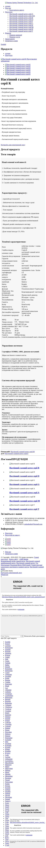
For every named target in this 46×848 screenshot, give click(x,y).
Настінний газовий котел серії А (21, 14)
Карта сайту (13, 559)
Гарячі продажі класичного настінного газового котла (21, 566)
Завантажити (10, 39)
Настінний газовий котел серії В (21, 18)
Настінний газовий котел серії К (21, 25)
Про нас (8, 8)
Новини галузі (14, 37)
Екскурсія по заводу (16, 10)
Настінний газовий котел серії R (21, 29)
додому (7, 6)
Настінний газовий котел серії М (21, 27)
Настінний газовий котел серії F (21, 21)
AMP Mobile (23, 559)
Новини (8, 33)
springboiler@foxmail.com (33, 524)
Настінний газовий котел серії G (21, 23)
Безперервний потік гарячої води (13, 561)
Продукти (8, 12)
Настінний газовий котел (25, 563)
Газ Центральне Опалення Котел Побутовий (19, 564)
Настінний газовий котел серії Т (21, 31)
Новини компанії (15, 35)
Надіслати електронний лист (11, 573)
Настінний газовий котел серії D (21, 20)
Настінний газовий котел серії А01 (22, 16)
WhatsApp (4, 574)
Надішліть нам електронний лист (13, 145)
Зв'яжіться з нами (11, 41)
